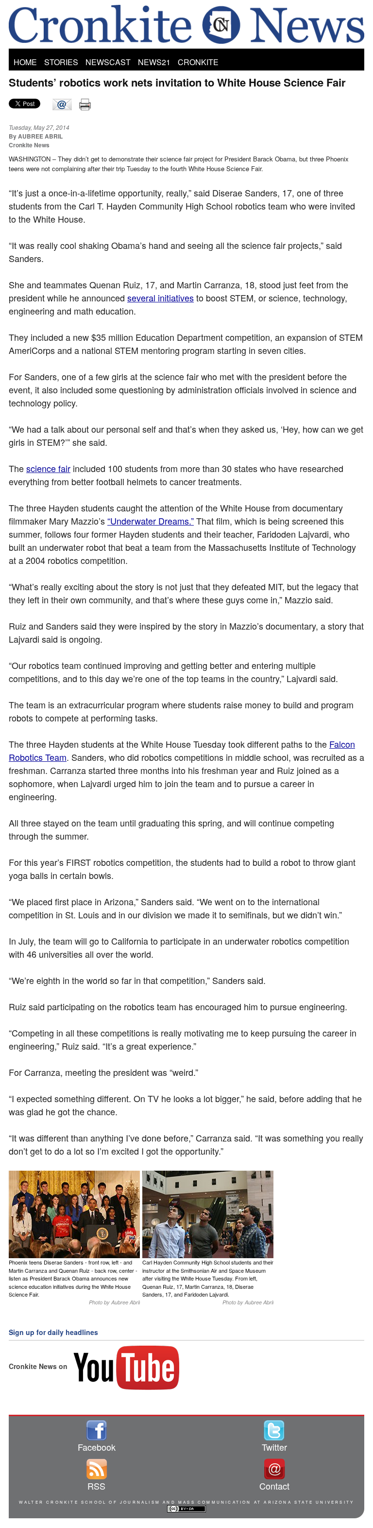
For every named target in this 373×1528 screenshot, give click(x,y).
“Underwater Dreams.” (150, 520)
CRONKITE (198, 62)
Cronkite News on (39, 1366)
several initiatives (160, 297)
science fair (48, 468)
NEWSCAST (108, 62)
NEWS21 (154, 62)
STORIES (61, 62)
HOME (25, 62)
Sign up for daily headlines (53, 1332)
